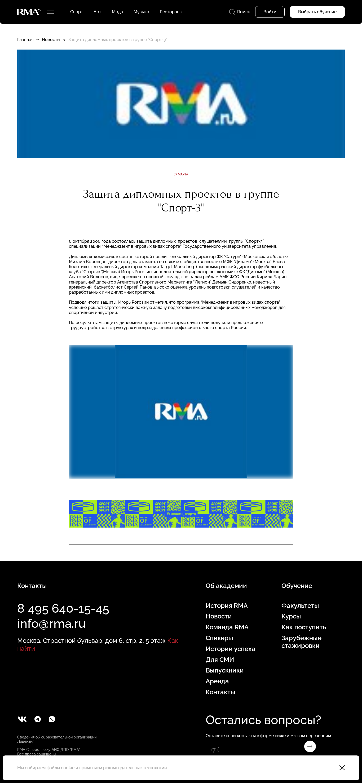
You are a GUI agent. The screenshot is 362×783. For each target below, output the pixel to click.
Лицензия (25, 741)
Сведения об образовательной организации (56, 737)
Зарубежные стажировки (301, 641)
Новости (51, 39)
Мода (117, 11)
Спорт (76, 11)
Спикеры (219, 638)
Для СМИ (220, 659)
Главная (25, 39)
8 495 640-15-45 (63, 608)
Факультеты (300, 605)
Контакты (220, 692)
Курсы (291, 616)
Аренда (217, 681)
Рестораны (171, 11)
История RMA (227, 605)
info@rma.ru (51, 623)
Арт (97, 11)
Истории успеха (230, 649)
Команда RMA (227, 627)
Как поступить (303, 627)
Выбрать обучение (317, 11)
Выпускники (225, 670)
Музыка (141, 11)
